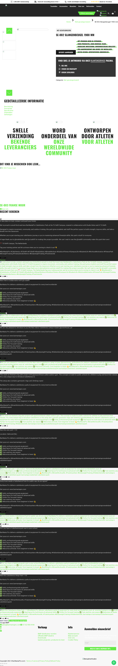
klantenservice (98, 60)
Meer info (5, 209)
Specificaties (8, 110)
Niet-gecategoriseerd (71, 80)
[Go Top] (114, 656)
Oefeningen (8, 114)
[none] (101, 13)
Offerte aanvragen (86, 13)
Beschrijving (8, 106)
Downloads (8, 108)
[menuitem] (101, 11)
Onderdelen (8, 112)
